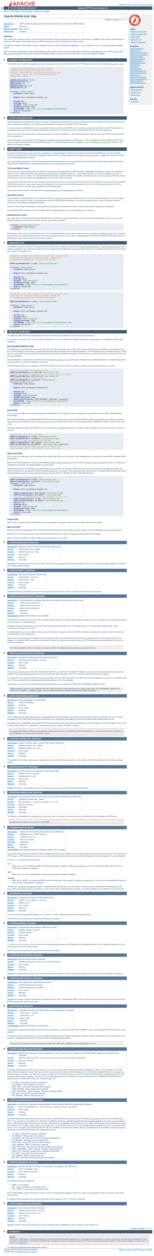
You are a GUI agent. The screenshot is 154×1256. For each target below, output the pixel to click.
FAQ (136, 4)
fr (125, 20)
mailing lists (23, 1243)
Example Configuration (139, 32)
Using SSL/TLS (136, 39)
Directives (129, 4)
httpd (51, 236)
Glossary (142, 4)
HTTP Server (15, 11)
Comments (134, 101)
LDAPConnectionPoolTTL (139, 53)
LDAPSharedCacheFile (138, 71)
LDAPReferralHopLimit (138, 63)
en (121, 20)
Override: (11, 807)
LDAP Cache (135, 37)
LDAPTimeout (135, 75)
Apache (6, 11)
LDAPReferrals (135, 65)
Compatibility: (13, 616)
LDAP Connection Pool (139, 34)
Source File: (9, 31)
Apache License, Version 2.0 (27, 1252)
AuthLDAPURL (67, 680)
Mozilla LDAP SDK (15, 54)
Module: (11, 559)
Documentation (27, 11)
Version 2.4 (38, 11)
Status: (7, 26)
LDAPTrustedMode (136, 81)
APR (60, 51)
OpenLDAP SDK (96, 51)
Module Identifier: (11, 29)
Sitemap (149, 4)
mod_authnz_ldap (116, 64)
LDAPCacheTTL (135, 51)
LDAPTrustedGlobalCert (138, 79)
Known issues (136, 92)
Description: (9, 24)
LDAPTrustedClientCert (138, 77)
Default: (11, 552)
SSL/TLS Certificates (138, 42)
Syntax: (11, 549)
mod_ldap (50, 64)
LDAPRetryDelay (136, 69)
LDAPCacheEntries (136, 49)
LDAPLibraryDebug (136, 57)
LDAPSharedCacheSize (138, 73)
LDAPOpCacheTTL (136, 61)
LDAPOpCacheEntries (137, 59)
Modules (122, 4)
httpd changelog (136, 89)
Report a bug (135, 95)
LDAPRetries (134, 67)
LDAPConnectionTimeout (139, 55)
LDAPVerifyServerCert (137, 83)
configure (103, 45)
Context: (11, 554)
